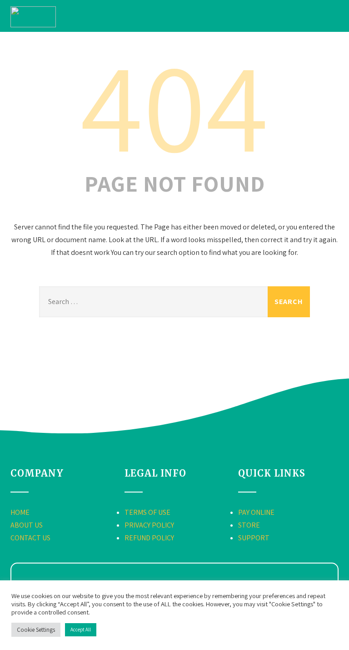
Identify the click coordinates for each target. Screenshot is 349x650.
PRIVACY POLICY (149, 525)
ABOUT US (26, 525)
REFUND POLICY (149, 538)
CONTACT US (30, 538)
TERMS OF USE (147, 512)
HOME (20, 512)
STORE (249, 525)
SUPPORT (253, 538)
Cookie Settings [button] (36, 630)
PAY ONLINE (256, 512)
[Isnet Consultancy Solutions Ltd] (33, 25)
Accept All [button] (80, 629)
